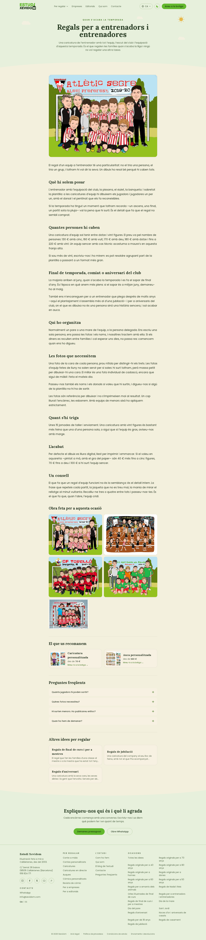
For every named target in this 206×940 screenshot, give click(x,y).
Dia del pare (134, 908)
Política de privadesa (93, 934)
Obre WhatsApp (120, 831)
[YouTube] (44, 880)
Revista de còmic (72, 883)
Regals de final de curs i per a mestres (140, 903)
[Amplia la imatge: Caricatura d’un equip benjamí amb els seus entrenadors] (68, 614)
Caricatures (69, 866)
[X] (37, 880)
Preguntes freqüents (106, 874)
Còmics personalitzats (74, 878)
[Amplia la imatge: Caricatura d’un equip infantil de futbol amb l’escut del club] (75, 577)
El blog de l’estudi (104, 866)
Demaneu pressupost (89, 831)
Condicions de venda (117, 934)
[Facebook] (29, 880)
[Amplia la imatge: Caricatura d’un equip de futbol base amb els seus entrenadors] (75, 534)
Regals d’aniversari (137, 912)
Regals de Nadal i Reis (170, 886)
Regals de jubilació (137, 924)
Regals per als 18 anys (139, 919)
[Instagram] (22, 880)
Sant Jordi (164, 908)
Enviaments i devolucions (143, 934)
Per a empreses (71, 887)
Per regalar (59, 6)
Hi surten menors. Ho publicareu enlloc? (74, 711)
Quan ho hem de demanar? (67, 721)
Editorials (90, 6)
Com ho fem (102, 857)
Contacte (116, 6)
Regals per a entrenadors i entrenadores (172, 895)
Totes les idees (136, 857)
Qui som (102, 6)
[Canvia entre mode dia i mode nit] (157, 6)
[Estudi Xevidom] (28, 6)
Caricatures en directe (75, 870)
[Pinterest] (51, 880)
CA (21, 902)
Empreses (77, 6)
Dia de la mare (166, 901)
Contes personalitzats (74, 861)
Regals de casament (170, 919)
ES (26, 902)
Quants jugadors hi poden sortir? (70, 692)
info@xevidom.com (30, 896)
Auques (67, 874)
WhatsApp (25, 892)
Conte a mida (70, 857)
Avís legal (74, 934)
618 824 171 (25, 873)
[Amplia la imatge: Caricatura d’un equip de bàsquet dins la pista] (130, 534)
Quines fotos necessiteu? (66, 701)
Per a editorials (70, 891)
